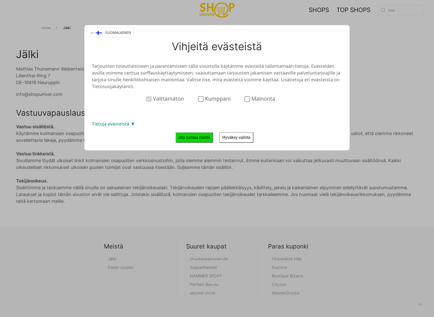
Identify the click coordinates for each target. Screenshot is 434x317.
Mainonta (262, 98)
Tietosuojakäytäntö (112, 86)
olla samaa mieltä (194, 137)
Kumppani (217, 98)
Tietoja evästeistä (111, 124)
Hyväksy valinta (236, 137)
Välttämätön (168, 98)
